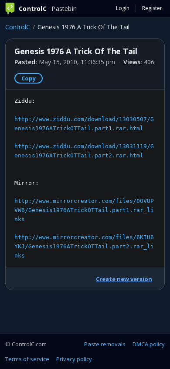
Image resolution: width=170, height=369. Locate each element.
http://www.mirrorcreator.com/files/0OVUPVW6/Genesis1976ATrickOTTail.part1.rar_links (84, 210)
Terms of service (27, 359)
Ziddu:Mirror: (84, 178)
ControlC (17, 27)
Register (152, 8)
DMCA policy (149, 344)
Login (122, 8)
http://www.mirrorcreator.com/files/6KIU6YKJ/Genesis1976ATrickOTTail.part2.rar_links (84, 246)
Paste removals (105, 344)
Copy (28, 78)
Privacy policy (74, 359)
